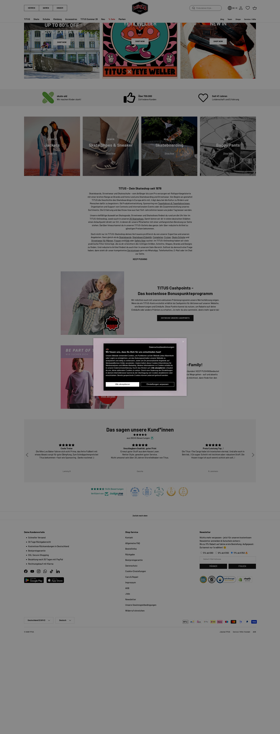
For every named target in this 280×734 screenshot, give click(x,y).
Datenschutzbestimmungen (161, 347)
